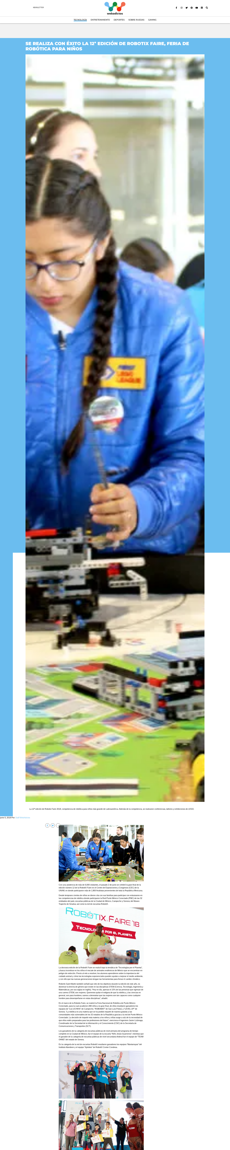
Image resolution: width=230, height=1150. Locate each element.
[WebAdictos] (114, 8)
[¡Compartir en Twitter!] (53, 825)
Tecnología (80, 20)
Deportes (119, 20)
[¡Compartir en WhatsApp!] (58, 825)
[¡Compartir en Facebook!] (47, 825)
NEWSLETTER (38, 7)
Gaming (152, 20)
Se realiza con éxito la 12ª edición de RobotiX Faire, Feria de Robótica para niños (107, 46)
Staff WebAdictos (22, 818)
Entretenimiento (100, 20)
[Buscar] (206, 7)
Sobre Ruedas (136, 20)
